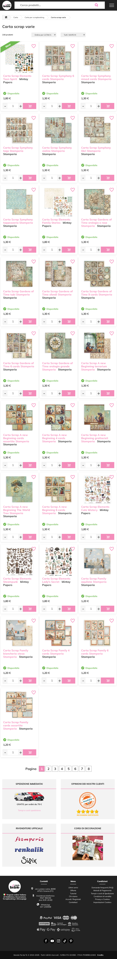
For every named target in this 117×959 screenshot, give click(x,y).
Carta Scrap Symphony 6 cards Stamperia (58, 77)
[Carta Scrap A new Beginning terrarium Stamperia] (97, 346)
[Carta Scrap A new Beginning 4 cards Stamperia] (58, 417)
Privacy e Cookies (102, 899)
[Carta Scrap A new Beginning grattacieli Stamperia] (97, 417)
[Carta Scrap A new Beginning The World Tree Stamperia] (19, 489)
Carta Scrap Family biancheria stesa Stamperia (15, 653)
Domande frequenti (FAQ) (102, 887)
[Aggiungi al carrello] (29, 106)
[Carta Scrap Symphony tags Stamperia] (19, 130)
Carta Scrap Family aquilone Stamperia (93, 580)
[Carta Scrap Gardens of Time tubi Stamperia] (19, 274)
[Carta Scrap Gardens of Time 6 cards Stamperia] (19, 346)
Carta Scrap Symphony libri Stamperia (96, 149)
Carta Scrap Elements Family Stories (56, 221)
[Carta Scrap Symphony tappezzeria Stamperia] (19, 202)
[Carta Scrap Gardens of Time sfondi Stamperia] (58, 274)
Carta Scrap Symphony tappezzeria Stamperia (18, 221)
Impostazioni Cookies (102, 902)
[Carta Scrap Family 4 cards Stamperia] (58, 633)
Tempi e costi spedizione (29, 810)
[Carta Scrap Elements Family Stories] (58, 202)
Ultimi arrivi (73, 887)
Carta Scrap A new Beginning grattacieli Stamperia (94, 438)
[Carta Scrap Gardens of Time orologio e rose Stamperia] (97, 202)
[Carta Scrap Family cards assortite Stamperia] (19, 705)
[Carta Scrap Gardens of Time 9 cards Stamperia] (97, 274)
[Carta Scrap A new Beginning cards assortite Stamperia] (19, 417)
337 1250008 (45, 907)
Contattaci (73, 902)
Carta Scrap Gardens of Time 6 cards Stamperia (18, 365)
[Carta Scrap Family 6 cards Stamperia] (97, 633)
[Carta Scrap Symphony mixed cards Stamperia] (97, 58)
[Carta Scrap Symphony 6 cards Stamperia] (58, 58)
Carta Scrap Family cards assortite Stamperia (15, 725)
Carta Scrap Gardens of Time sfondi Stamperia (57, 293)
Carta (15, 17)
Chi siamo (73, 896)
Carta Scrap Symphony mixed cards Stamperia (96, 77)
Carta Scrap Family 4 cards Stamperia (55, 652)
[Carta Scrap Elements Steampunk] (19, 561)
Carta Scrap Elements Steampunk (17, 580)
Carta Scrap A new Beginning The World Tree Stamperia (16, 510)
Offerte (73, 890)
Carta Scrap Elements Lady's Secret (56, 580)
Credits (100, 955)
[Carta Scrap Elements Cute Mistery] (97, 489)
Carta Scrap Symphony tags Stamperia (18, 149)
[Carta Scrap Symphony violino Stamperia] (58, 130)
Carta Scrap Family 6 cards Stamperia (94, 652)
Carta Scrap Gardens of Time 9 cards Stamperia (96, 293)
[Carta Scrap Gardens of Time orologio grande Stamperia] (58, 346)
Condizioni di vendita (102, 896)
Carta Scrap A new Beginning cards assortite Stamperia (16, 438)
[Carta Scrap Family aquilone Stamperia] (97, 561)
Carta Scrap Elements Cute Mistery (95, 508)
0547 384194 (45, 898)
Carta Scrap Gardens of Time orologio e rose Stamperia (96, 222)
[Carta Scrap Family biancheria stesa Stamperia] (19, 633)
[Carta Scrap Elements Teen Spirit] (19, 58)
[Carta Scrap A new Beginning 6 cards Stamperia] (58, 489)
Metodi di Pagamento (102, 890)
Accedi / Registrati (73, 899)
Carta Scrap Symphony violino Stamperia (57, 149)
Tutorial (73, 893)
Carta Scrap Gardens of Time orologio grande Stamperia (57, 366)
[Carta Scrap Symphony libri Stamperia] (97, 130)
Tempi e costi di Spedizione (102, 893)
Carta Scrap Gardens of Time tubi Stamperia (18, 293)
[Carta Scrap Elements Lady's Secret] (58, 561)
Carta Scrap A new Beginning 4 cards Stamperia (54, 438)
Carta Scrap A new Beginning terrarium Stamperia (94, 366)
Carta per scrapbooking (34, 17)
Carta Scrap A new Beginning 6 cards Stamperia (54, 510)
